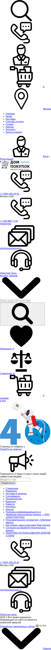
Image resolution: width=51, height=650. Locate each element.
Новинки (10, 114)
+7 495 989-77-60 (9, 221)
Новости (10, 504)
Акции (9, 116)
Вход (45, 156)
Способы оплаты (15, 121)
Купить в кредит (14, 132)
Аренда (10, 127)
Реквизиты (11, 491)
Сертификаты (13, 496)
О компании (12, 488)
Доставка (10, 119)
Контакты (10, 129)
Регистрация (6, 159)
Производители (14, 499)
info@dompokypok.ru (10, 248)
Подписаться (8, 483)
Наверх (46, 648)
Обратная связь (8, 273)
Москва (47, 109)
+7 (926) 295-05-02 (9, 194)
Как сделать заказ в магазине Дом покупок (28, 525)
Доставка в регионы (16, 493)
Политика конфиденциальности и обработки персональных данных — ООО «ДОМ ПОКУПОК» (27, 514)
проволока (5, 223)
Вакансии (11, 501)
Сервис (10, 124)
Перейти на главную (11, 449)
